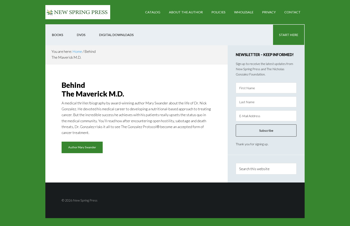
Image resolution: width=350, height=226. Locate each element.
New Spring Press (77, 12)
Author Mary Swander (82, 147)
